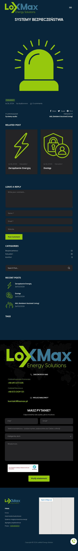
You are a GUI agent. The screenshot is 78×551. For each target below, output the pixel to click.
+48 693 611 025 (15, 383)
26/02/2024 (19, 287)
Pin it (71, 111)
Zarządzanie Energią (19, 168)
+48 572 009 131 (16, 392)
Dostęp (47, 168)
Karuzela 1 (10, 100)
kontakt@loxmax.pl (18, 401)
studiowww (23, 103)
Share (54, 111)
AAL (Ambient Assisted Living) (27, 303)
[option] (21, 151)
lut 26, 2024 (9, 103)
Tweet (63, 111)
